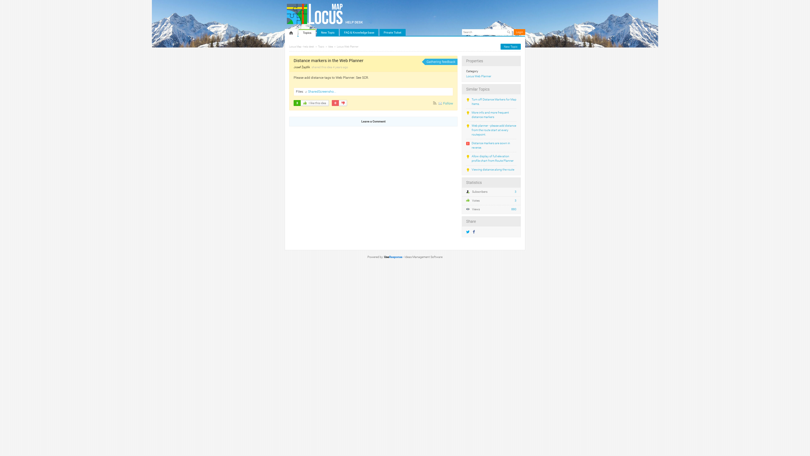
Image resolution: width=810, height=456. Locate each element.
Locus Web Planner (347, 46)
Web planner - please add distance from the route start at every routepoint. (494, 130)
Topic (321, 46)
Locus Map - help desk (301, 46)
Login (519, 32)
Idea (330, 46)
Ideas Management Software (424, 256)
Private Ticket (392, 32)
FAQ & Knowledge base (359, 32)
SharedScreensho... (322, 92)
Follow (448, 103)
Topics (307, 32)
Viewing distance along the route (493, 169)
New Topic (328, 32)
